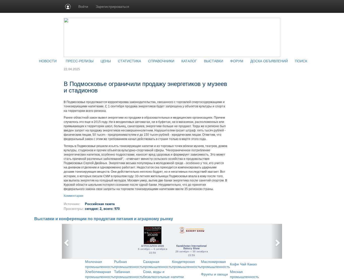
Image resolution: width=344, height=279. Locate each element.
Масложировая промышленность (215, 264)
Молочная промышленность (99, 264)
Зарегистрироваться (112, 6)
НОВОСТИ (48, 60)
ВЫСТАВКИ (213, 60)
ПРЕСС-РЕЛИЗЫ (79, 60)
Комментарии (73, 196)
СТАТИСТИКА (129, 60)
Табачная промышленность (128, 274)
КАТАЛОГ (189, 60)
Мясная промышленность (244, 274)
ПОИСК (301, 60)
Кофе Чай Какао (243, 263)
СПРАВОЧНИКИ (161, 60)
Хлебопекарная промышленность (99, 274)
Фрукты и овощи (214, 273)
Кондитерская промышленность (186, 264)
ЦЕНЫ (105, 60)
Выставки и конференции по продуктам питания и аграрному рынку (103, 219)
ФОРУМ (236, 60)
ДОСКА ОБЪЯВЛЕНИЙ (269, 60)
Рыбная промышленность (128, 264)
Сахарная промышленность (157, 264)
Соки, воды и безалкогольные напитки (163, 274)
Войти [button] (83, 6)
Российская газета (100, 204)
